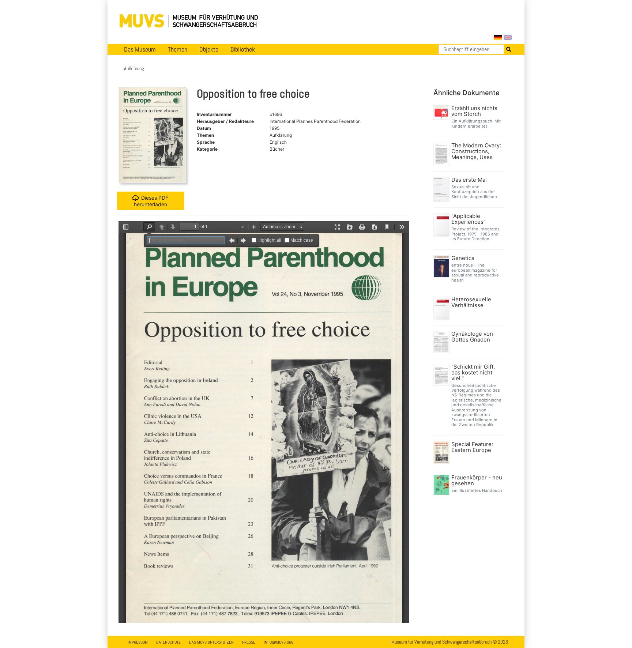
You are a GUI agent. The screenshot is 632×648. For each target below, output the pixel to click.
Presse (248, 642)
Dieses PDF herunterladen (151, 201)
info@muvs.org (278, 642)
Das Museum (140, 49)
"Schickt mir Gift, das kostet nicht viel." (473, 372)
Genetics (462, 258)
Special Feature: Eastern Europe (472, 447)
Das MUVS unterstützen (211, 642)
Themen (177, 49)
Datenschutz (168, 642)
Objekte (208, 49)
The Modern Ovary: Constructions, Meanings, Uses (476, 151)
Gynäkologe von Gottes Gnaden (472, 337)
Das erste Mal (469, 180)
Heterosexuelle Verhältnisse (471, 302)
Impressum (138, 642)
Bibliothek (242, 49)
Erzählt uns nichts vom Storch (474, 111)
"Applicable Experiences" (468, 219)
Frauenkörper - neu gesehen (476, 480)
